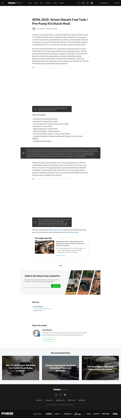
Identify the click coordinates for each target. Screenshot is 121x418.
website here (73, 232)
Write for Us (71, 400)
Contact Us (49, 400)
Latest (30, 3)
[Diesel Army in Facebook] (60, 394)
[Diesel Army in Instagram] (56, 394)
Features (61, 3)
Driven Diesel (48, 45)
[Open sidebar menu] (3, 3)
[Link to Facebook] (87, 3)
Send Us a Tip (60, 400)
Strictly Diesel (58, 230)
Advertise (82, 400)
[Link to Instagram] (83, 3)
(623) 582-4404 (38, 310)
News (36, 3)
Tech (41, 3)
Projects (47, 3)
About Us (39, 400)
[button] (52, 86)
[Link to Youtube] (91, 3)
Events (55, 3)
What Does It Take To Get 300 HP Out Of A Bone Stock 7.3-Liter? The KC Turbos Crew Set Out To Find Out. (70, 243)
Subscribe (56, 286)
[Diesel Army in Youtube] (64, 394)
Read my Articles (49, 339)
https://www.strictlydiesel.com (42, 308)
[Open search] (78, 2)
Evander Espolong (60, 255)
